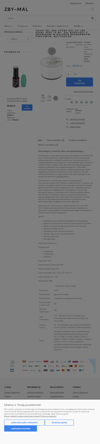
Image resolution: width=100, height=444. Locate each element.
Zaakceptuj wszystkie (20, 428)
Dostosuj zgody (59, 422)
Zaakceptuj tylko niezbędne (24, 422)
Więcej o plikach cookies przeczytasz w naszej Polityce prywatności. (30, 416)
